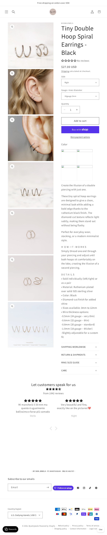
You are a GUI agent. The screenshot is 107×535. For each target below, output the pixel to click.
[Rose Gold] (69, 167)
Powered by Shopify (47, 526)
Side (63, 76)
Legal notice (94, 529)
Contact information (78, 529)
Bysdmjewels (34, 526)
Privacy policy (77, 526)
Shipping (65, 71)
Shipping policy (60, 529)
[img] (53, 389)
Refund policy (63, 526)
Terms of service (92, 526)
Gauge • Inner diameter (71, 90)
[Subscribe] (47, 487)
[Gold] (85, 151)
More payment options (80, 137)
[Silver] (69, 151)
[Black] (85, 167)
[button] (6, 11)
